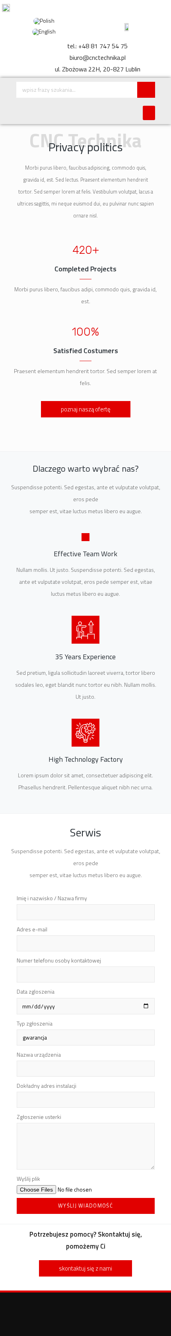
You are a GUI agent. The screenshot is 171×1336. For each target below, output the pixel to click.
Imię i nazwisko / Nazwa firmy (52, 898)
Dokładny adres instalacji (46, 1085)
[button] (149, 113)
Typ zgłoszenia (34, 1023)
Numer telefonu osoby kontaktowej (59, 960)
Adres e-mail (32, 929)
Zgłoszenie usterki (39, 1117)
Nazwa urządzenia (39, 1054)
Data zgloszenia (35, 991)
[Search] (146, 90)
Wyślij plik (28, 1178)
